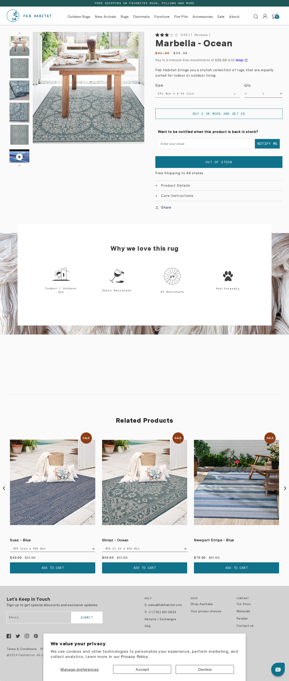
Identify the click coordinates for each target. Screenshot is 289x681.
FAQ (147, 626)
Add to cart (53, 568)
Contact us (245, 625)
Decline (205, 669)
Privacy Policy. (135, 656)
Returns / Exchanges (160, 619)
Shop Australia (202, 604)
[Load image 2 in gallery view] (19, 68)
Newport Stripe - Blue (214, 540)
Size (159, 85)
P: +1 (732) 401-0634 (160, 612)
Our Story (243, 604)
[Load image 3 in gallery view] (19, 90)
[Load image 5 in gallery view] (19, 135)
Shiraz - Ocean (115, 540)
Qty (247, 85)
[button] (256, 16)
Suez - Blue (20, 540)
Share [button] (166, 207)
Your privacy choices (206, 611)
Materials (243, 611)
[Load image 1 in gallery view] (19, 46)
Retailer (242, 618)
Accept (142, 669)
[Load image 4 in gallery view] (19, 113)
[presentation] (4, 488)
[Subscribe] (86, 617)
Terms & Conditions (22, 649)
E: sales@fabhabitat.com (163, 605)
